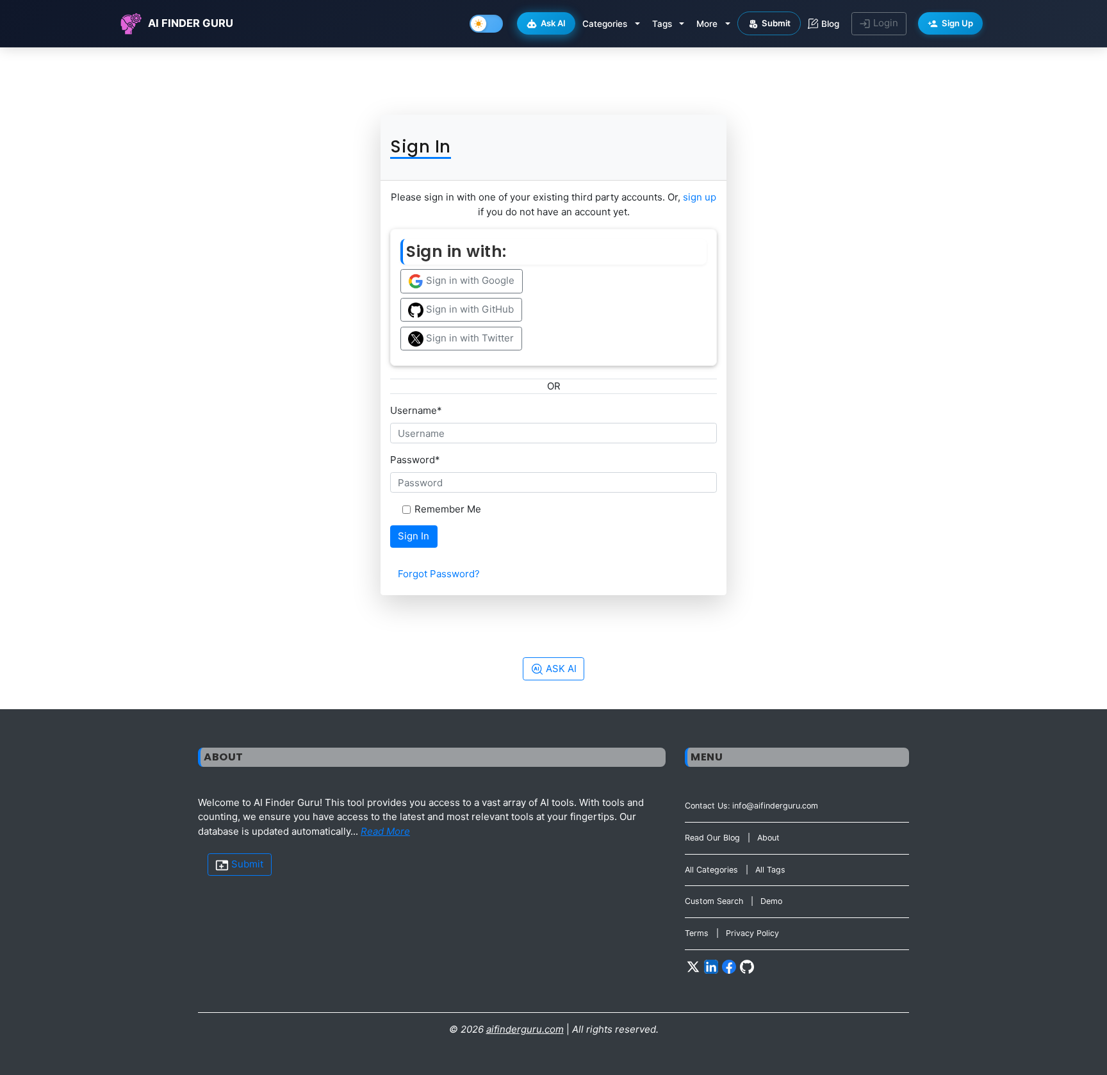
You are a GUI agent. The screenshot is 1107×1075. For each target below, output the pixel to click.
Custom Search (714, 901)
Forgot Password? (439, 574)
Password (415, 460)
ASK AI (560, 668)
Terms (697, 933)
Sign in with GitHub (468, 309)
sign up (699, 197)
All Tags (770, 869)
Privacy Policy (752, 933)
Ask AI (553, 23)
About (768, 837)
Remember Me (447, 509)
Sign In (413, 536)
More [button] (707, 24)
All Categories (711, 869)
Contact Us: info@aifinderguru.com (751, 805)
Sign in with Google (468, 280)
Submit (776, 23)
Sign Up (957, 23)
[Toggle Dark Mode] (486, 23)
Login (884, 23)
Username (416, 410)
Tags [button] (662, 24)
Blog (830, 24)
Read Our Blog (712, 837)
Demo (771, 901)
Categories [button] (604, 24)
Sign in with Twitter (468, 338)
